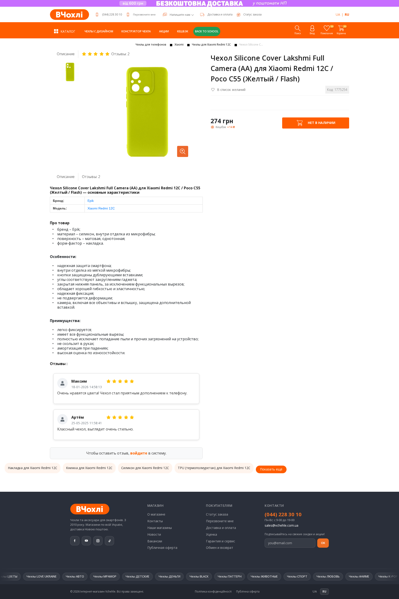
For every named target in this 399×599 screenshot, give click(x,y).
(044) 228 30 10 (112, 14)
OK (323, 543)
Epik (91, 201)
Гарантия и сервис (220, 541)
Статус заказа (217, 514)
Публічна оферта (248, 591)
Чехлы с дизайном (99, 31)
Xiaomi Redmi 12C (101, 208)
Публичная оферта (162, 547)
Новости (154, 534)
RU (347, 14)
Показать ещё (271, 469)
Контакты (155, 521)
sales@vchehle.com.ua (281, 525)
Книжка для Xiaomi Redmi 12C (89, 468)
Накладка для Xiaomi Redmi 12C (32, 468)
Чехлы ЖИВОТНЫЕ (241, 576)
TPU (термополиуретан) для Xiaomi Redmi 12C (214, 468)
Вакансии (154, 541)
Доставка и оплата (220, 14)
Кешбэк (182, 31)
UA (338, 14)
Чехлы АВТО (52, 576)
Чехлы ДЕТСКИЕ (114, 576)
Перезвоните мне (144, 14)
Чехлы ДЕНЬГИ (146, 576)
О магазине (156, 514)
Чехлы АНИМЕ (336, 576)
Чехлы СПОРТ (274, 576)
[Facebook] (74, 540)
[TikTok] (109, 540)
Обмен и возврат (219, 547)
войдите (138, 453)
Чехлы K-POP (365, 576)
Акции (164, 31)
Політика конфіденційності (213, 591)
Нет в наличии (321, 122)
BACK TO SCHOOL (206, 31)
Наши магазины (159, 527)
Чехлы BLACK (175, 576)
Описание (66, 53)
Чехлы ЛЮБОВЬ (305, 576)
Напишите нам (180, 14)
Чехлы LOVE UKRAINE (18, 576)
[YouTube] (86, 540)
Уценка (211, 534)
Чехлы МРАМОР (81, 576)
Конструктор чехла (136, 31)
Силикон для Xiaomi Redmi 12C (145, 468)
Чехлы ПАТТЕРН (206, 576)
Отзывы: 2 (120, 54)
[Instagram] (98, 540)
